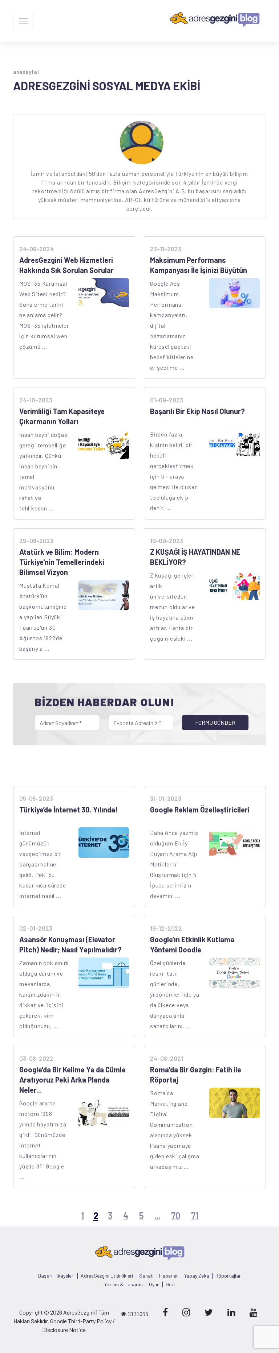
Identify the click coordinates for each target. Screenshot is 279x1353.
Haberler (168, 1276)
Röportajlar (228, 1276)
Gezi (170, 1284)
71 (194, 1215)
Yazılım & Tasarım (123, 1284)
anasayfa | (26, 72)
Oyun (154, 1284)
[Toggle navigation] (23, 21)
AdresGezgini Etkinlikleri (107, 1276)
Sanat (146, 1276)
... (157, 1215)
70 (175, 1215)
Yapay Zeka (196, 1276)
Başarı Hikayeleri (56, 1276)
